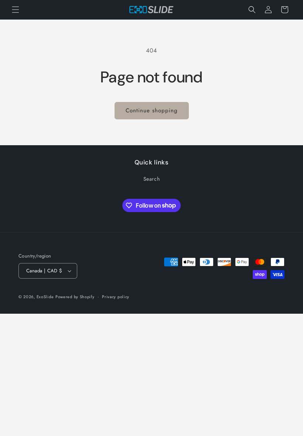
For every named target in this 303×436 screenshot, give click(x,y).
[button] (15, 9)
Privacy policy (115, 297)
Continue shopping (152, 110)
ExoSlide (45, 297)
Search (151, 179)
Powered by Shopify (75, 297)
